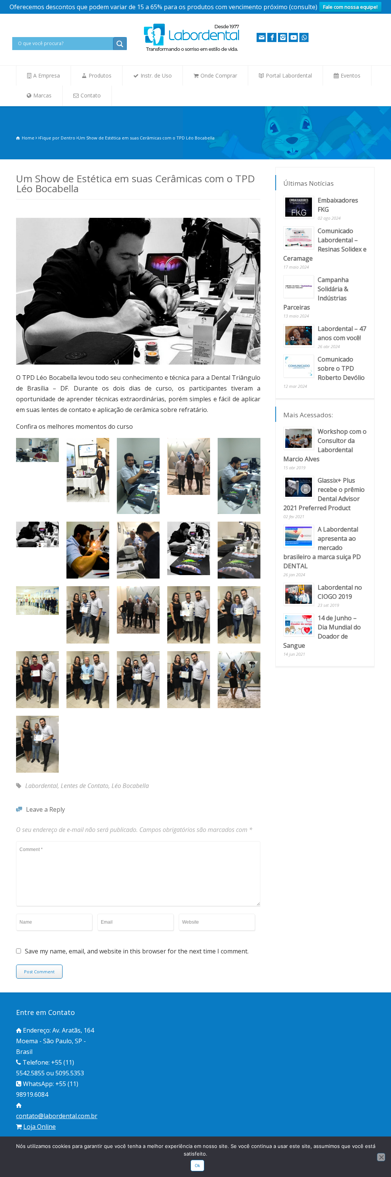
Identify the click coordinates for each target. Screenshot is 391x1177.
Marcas (42, 95)
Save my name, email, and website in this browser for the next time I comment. (137, 951)
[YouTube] (293, 37)
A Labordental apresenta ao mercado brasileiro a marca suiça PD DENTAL (322, 547)
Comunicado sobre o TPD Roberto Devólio (341, 368)
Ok (197, 1165)
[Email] (261, 37)
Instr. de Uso (156, 75)
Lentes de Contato (84, 785)
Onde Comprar (218, 75)
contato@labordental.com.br (56, 1116)
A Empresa (46, 75)
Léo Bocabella (130, 785)
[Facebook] (271, 37)
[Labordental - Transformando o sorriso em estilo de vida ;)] (192, 50)
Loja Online (39, 1126)
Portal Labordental (289, 75)
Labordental (41, 785)
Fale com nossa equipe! (350, 6)
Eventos (350, 75)
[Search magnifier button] (120, 44)
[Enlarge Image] (138, 219)
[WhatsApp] (304, 37)
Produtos (100, 75)
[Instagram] (282, 37)
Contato (91, 95)
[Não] (381, 1157)
